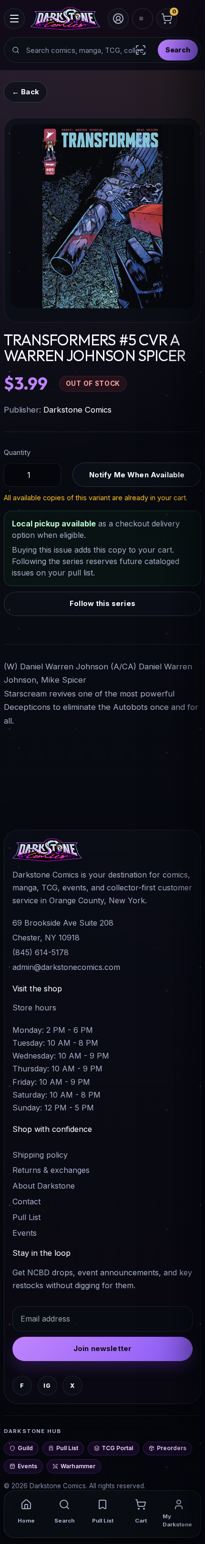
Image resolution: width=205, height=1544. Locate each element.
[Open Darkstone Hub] (142, 18)
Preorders (171, 1448)
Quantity (17, 452)
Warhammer (78, 1466)
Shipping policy (40, 1155)
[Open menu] (14, 18)
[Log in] (118, 18)
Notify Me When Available (137, 474)
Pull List (26, 1217)
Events (24, 1233)
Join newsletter (102, 1348)
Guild (25, 1448)
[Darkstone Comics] (65, 18)
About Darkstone (43, 1186)
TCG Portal (117, 1448)
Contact (26, 1201)
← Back (25, 91)
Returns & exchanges (51, 1170)
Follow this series (102, 603)
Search (177, 50)
